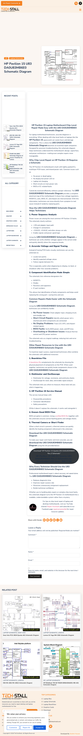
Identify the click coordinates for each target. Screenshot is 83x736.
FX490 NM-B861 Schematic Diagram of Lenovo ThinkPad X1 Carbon (16, 157)
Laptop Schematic (16, 58)
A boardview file (35, 362)
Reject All (26, 727)
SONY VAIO (22, 633)
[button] (76, 3)
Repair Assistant (53, 506)
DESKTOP (13, 216)
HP (6, 58)
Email (30, 560)
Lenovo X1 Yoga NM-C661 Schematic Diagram (16, 146)
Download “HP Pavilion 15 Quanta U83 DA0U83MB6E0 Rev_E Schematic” (54, 456)
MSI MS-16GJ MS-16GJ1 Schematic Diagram (15, 137)
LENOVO (61, 633)
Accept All (39, 727)
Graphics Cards (13, 221)
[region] (26, 721)
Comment (32, 535)
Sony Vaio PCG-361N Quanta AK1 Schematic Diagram (16, 128)
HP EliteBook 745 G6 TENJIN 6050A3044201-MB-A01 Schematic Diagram (16, 168)
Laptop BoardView (13, 235)
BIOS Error (13, 211)
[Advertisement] (41, 29)
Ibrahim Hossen (75, 734)
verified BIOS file (62, 416)
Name (31, 552)
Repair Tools (13, 245)
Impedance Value (13, 226)
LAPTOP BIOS (13, 230)
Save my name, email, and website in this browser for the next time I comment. (53, 571)
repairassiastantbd (60, 509)
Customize (13, 727)
